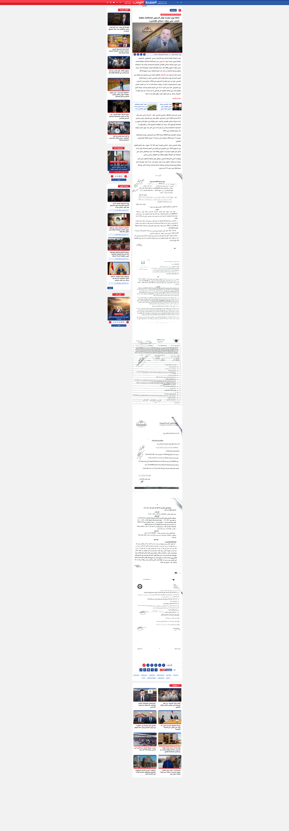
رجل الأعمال (165, 75)
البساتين (168, 678)
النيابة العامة (152, 675)
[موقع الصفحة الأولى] (144, 2)
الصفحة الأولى (175, 55)
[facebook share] (144, 54)
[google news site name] (156, 669)
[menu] (181, 2)
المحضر (148, 115)
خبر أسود (173, 10)
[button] (125, 176)
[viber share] (135, 54)
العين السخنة (136, 675)
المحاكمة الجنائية (160, 675)
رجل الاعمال (175, 675)
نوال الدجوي (163, 61)
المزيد (119, 180)
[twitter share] (141, 54)
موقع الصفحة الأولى (151, 678)
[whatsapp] (144, 665)
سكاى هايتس (144, 675)
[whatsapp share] (138, 54)
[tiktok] (140, 669)
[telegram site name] (148, 669)
